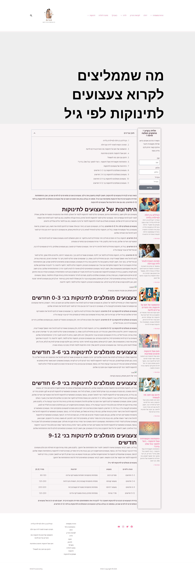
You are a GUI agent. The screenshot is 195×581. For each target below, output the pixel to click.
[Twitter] (127, 527)
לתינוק (70, 542)
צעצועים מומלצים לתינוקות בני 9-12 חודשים (109, 183)
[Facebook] (132, 527)
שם (158, 158)
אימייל (157, 177)
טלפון (158, 168)
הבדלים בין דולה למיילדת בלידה (152, 216)
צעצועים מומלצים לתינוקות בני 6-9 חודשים (110, 179)
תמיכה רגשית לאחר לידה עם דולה (151, 262)
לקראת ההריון (135, 15)
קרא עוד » (157, 238)
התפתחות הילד (70, 527)
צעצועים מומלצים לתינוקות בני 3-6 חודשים (110, 174)
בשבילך (114, 15)
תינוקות (92, 15)
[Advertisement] (97, 48)
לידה (124, 15)
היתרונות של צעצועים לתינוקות (115, 166)
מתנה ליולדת (103, 15)
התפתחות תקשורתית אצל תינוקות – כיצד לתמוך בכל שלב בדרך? (150, 442)
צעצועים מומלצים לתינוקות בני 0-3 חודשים (110, 170)
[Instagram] (123, 527)
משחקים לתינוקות (70, 554)
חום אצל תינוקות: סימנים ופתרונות (152, 352)
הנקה (70, 539)
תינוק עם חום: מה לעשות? (117, 157)
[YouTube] (119, 527)
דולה (145, 15)
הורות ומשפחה (158, 15)
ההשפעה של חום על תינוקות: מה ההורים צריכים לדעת (150, 307)
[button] (31, 15)
